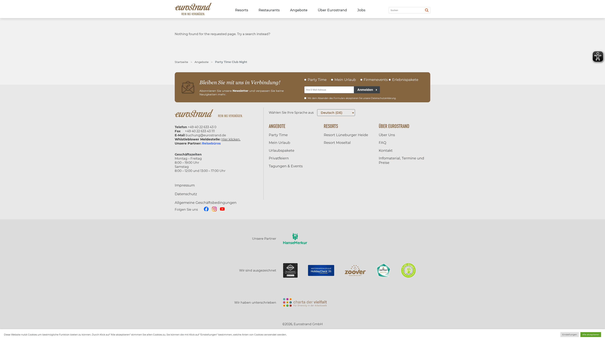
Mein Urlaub (279, 143)
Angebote (298, 10)
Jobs (361, 10)
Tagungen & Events (286, 166)
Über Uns (387, 135)
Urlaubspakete (281, 150)
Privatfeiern (279, 158)
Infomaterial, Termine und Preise (401, 160)
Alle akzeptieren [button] (590, 334)
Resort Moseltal (337, 143)
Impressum (185, 185)
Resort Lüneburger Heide (346, 135)
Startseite (181, 62)
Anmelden (365, 90)
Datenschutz (186, 194)
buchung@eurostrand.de (206, 135)
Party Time (278, 135)
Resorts (241, 10)
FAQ (382, 143)
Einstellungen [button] (569, 334)
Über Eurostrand (332, 10)
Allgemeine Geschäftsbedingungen (205, 203)
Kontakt (386, 150)
